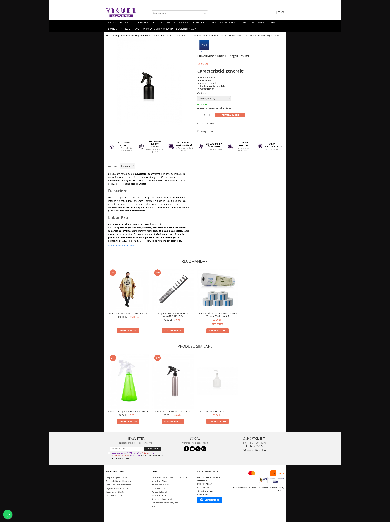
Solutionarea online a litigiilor (165, 502)
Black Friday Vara (186, 28)
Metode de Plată (159, 481)
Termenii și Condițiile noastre (119, 481)
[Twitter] (198, 448)
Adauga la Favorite (208, 131)
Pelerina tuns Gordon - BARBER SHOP (128, 313)
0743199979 (256, 445)
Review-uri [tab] (127, 166)
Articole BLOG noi (114, 495)
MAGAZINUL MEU (115, 471)
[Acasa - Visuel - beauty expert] (121, 12)
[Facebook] (186, 448)
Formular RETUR (159, 495)
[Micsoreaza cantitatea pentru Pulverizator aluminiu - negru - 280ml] (199, 115)
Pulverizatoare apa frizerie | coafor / (227, 35)
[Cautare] (205, 12)
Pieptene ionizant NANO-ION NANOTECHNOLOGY (173, 315)
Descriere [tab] (112, 166)
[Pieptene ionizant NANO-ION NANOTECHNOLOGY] (173, 289)
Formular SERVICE (160, 488)
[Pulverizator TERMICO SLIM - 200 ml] (173, 381)
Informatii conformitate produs (122, 245)
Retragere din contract (162, 499)
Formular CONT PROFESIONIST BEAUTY (169, 477)
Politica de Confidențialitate (118, 484)
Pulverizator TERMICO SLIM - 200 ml (173, 411)
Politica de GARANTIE (161, 484)
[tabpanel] (149, 82)
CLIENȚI (156, 471)
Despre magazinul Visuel (117, 477)
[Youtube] (192, 448)
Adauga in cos (230, 114)
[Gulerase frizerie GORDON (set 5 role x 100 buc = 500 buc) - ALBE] (217, 289)
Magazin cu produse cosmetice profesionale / (129, 35)
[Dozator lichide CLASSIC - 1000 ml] (217, 381)
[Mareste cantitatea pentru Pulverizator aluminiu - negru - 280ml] (209, 115)
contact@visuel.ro (256, 450)
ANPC (154, 506)
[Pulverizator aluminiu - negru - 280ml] (149, 82)
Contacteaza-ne (212, 500)
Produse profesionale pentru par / (171, 35)
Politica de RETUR (159, 491)
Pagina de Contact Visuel (117, 488)
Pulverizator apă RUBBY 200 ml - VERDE (128, 411)
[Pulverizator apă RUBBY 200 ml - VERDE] (128, 381)
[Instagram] (203, 448)
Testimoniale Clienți (115, 491)
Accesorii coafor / (198, 35)
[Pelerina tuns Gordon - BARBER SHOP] (128, 289)
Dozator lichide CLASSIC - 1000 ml (217, 411)
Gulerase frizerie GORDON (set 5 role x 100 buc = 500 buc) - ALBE (217, 315)
